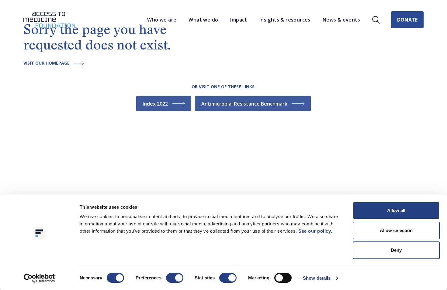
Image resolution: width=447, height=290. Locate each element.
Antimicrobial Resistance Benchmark (244, 103)
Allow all (396, 210)
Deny (396, 250)
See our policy (314, 231)
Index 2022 (155, 103)
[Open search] (376, 20)
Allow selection (396, 230)
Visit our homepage (46, 63)
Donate (407, 19)
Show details (317, 278)
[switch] (174, 278)
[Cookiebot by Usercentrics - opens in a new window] (39, 278)
